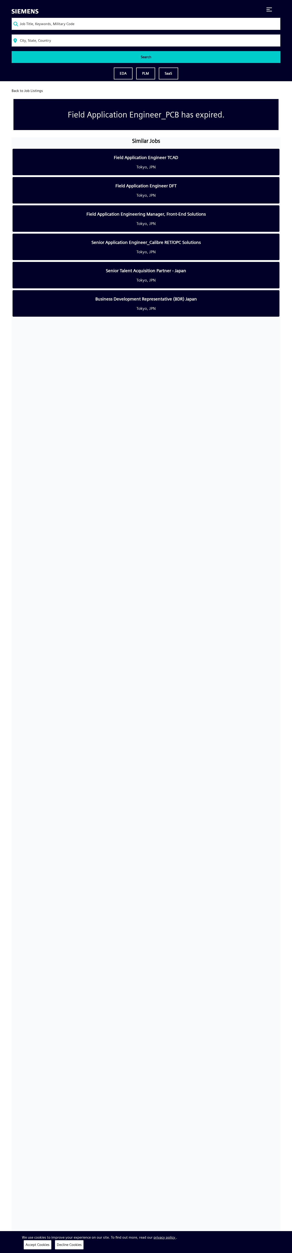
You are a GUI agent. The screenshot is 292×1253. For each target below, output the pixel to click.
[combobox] (146, 24)
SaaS (168, 73)
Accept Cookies (38, 1245)
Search (146, 57)
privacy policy (165, 1237)
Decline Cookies (69, 1245)
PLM (145, 73)
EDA (123, 73)
